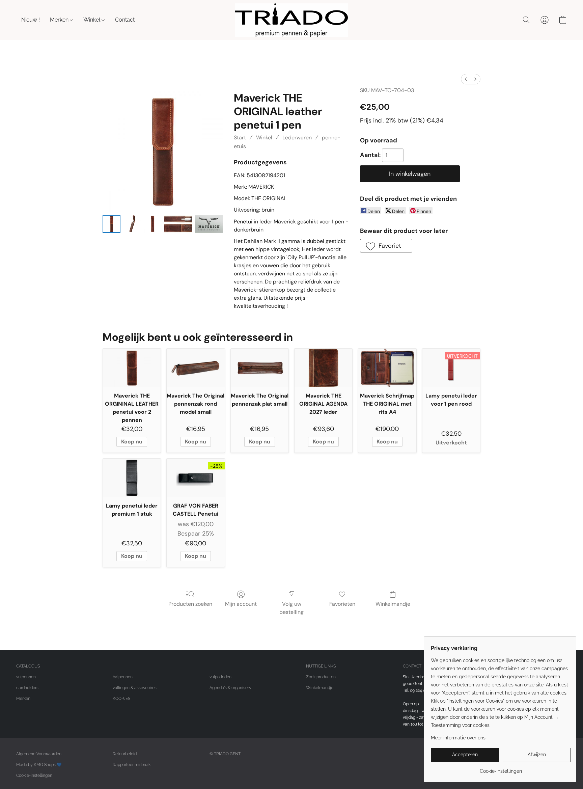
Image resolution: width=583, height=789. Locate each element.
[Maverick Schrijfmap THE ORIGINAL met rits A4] (387, 368)
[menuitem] (466, 79)
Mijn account (241, 603)
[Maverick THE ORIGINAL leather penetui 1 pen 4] (209, 224)
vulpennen (26, 677)
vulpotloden (220, 677)
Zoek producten (321, 677)
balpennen (123, 677)
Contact (125, 20)
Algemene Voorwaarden (38, 754)
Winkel (92, 20)
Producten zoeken (190, 603)
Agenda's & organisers (230, 687)
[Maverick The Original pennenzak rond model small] (195, 368)
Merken (60, 20)
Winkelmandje (393, 603)
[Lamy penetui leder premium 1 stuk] (132, 478)
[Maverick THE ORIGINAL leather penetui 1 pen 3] (178, 224)
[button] (291, 20)
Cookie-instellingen (34, 775)
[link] (501, 768)
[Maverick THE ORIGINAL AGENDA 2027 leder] (323, 368)
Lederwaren (297, 137)
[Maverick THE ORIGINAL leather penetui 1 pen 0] (111, 224)
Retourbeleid (125, 754)
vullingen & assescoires (135, 687)
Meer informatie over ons (458, 737)
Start (240, 137)
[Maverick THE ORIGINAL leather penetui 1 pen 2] (153, 224)
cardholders (27, 687)
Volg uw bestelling (291, 608)
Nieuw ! (30, 20)
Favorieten (342, 603)
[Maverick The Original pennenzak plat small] (259, 368)
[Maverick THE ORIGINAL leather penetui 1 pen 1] (132, 224)
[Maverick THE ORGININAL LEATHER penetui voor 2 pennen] (132, 368)
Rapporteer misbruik (131, 764)
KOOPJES (121, 698)
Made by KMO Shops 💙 (39, 764)
